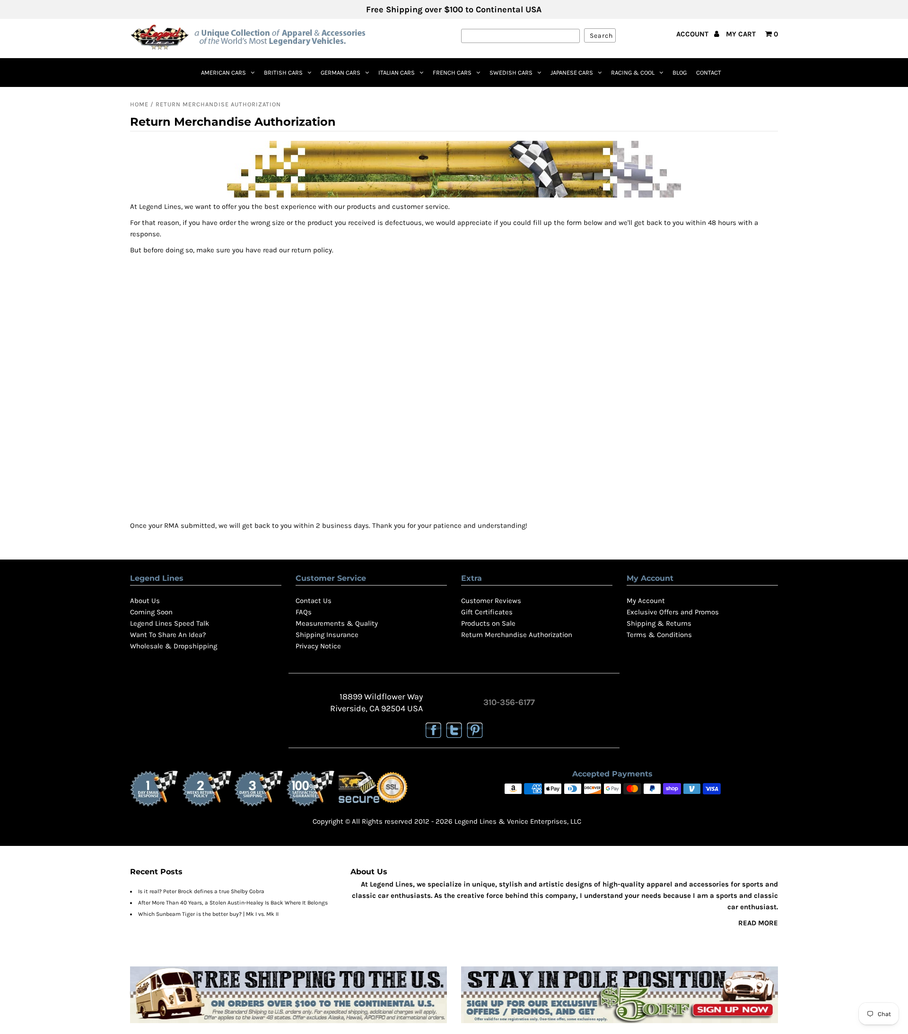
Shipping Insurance (327, 634)
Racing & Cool (633, 72)
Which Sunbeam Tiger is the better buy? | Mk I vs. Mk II (208, 914)
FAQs (304, 612)
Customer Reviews (491, 600)
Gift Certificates (487, 612)
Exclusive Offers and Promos (673, 612)
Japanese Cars (571, 72)
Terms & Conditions (659, 634)
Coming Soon (151, 612)
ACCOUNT (693, 34)
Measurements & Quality (337, 623)
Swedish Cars (511, 72)
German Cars (340, 72)
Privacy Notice (318, 646)
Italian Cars (396, 72)
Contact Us (314, 600)
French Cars (452, 72)
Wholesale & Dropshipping (173, 646)
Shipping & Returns (659, 623)
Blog (679, 72)
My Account (646, 600)
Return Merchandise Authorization (516, 634)
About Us (145, 600)
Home (139, 104)
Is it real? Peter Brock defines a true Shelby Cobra (201, 891)
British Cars (283, 72)
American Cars (223, 72)
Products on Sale (488, 623)
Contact (708, 72)
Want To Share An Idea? (168, 634)
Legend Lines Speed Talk (169, 623)
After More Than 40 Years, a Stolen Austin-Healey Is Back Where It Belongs (233, 902)
